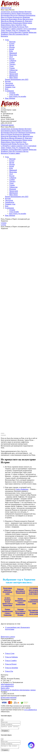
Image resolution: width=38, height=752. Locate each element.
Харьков (25, 32)
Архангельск (6, 11)
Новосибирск (6, 25)
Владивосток (27, 13)
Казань (10, 17)
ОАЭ (11, 57)
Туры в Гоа (9, 671)
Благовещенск (6, 13)
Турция (12, 68)
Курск (20, 19)
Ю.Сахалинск (18, 34)
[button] (2, 435)
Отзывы (12, 93)
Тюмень (9, 30)
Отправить (5, 731)
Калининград (18, 17)
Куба (11, 51)
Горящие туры (10, 87)
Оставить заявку (14, 153)
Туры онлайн (14, 94)
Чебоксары (32, 32)
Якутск (25, 34)
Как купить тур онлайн (17, 96)
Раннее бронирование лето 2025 (16, 79)
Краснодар (5, 19)
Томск (3, 30)
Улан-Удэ (15, 30)
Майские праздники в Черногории (20, 591)
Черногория (13, 74)
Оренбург (19, 25)
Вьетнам (12, 42)
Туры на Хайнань (11, 657)
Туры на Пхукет (11, 664)
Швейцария (13, 76)
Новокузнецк (27, 23)
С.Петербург (5, 28)
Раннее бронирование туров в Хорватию (7, 612)
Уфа (28, 30)
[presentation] (2, 433)
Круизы (8, 81)
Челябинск (5, 34)
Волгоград (14, 15)
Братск (14, 13)
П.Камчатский (6, 27)
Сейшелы (12, 60)
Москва (12, 21)
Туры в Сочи (9, 653)
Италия (12, 47)
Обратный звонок (7, 125)
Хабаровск (5, 32)
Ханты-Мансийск (15, 32)
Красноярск (13, 19)
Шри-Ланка (13, 77)
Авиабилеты (9, 85)
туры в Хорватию (22, 489)
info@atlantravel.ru (7, 684)
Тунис (11, 66)
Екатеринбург (30, 15)
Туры (7, 40)
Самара (13, 28)
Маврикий (13, 53)
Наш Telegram (10, 98)
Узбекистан (13, 70)
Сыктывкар (32, 28)
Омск (13, 25)
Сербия (12, 62)
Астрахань (15, 11)
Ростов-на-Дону (22, 27)
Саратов (19, 28)
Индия (11, 45)
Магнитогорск (28, 19)
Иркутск (4, 17)
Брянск (19, 13)
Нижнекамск (17, 23)
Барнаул (22, 11)
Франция (12, 72)
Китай (11, 49)
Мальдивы (13, 55)
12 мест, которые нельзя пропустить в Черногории (7, 601)
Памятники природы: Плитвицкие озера (7, 591)
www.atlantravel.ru (7, 686)
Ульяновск (23, 30)
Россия (11, 59)
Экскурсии (9, 83)
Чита (11, 34)
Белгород (28, 11)
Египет (11, 43)
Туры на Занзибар (11, 668)
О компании (9, 91)
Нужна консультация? (9, 697)
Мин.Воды (5, 21)
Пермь (14, 27)
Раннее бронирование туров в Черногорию (20, 601)
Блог (6, 89)
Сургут (25, 28)
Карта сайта (5, 688)
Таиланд (12, 64)
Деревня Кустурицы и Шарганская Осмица (20, 612)
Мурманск (19, 21)
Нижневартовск (7, 23)
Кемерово (26, 17)
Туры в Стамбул (11, 660)
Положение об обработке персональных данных (18, 690)
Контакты (4, 36)
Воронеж (21, 15)
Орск (24, 25)
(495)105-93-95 (6, 8)
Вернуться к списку (8, 636)
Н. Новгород (27, 21)
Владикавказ (5, 15)
